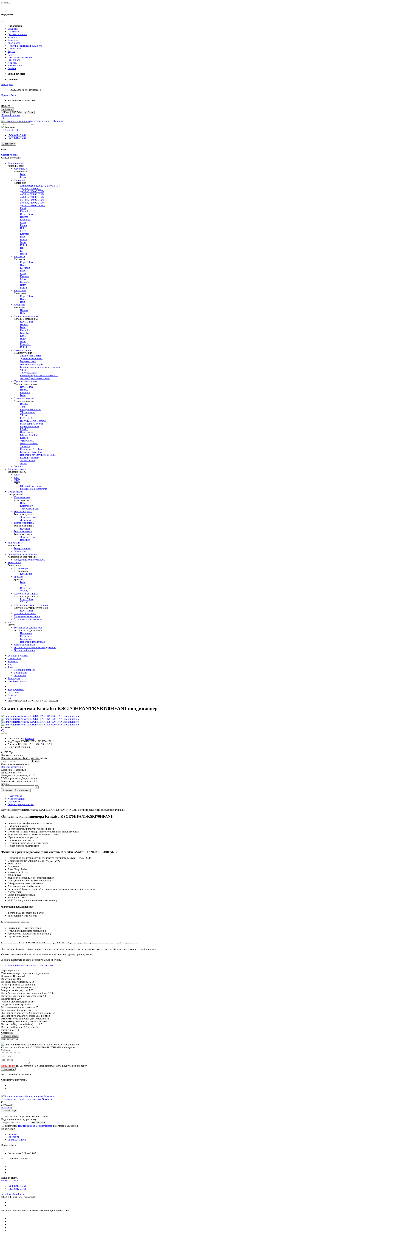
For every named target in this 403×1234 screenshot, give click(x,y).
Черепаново (14, 60)
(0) (2, 730)
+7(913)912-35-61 (17, 138)
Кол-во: (5, 784)
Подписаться (38, 1122)
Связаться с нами (17, 1139)
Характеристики (16, 798)
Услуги (11, 664)
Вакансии (13, 28)
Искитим (12, 62)
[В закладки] (2, 733)
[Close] (2, 1042)
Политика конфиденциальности (25, 45)
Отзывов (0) (14, 801)
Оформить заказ (9, 154)
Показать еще (9, 1110)
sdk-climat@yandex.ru (12, 1194)
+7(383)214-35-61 (17, 135)
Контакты (13, 40)
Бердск (11, 51)
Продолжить (8, 1069)
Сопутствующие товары (21, 804)
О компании (14, 48)
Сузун (11, 54)
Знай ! (11, 667)
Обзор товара (15, 796)
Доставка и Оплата (18, 655)
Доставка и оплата (17, 34)
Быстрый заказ (22, 790)
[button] (7, 84)
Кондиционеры (16, 689)
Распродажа (14, 678)
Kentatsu (12, 695)
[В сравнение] (5, 733)
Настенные (14, 692)
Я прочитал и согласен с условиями (42, 1125)
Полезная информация (20, 57)
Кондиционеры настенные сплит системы (30, 965)
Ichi (9, 697)
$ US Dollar (17, 112)
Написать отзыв (10, 1036)
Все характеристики (12, 767)
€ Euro (6, 112)
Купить (35, 761)
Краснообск (14, 43)
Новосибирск (15, 65)
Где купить (13, 31)
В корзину (7, 790)
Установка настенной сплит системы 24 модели (27, 1099)
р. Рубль (29, 112)
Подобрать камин (17, 681)
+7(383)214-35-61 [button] (10, 1180)
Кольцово (13, 37)
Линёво (12, 68)
